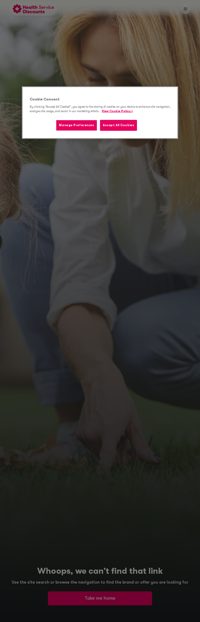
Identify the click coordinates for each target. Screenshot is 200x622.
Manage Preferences (76, 125)
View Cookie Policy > (117, 111)
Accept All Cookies (118, 125)
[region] (100, 112)
